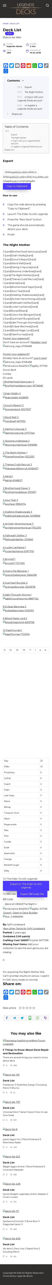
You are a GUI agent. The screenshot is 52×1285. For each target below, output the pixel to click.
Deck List (8, 1080)
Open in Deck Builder (25, 912)
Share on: (17, 114)
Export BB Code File (32, 894)
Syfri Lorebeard (16, 924)
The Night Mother (34, 92)
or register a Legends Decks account (26, 147)
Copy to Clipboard (16, 186)
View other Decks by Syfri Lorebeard (24, 928)
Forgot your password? (16, 338)
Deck (9, 33)
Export (28, 87)
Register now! (39, 342)
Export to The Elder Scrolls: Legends (26, 886)
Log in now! (40, 358)
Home (5, 24)
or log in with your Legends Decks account (25, 142)
